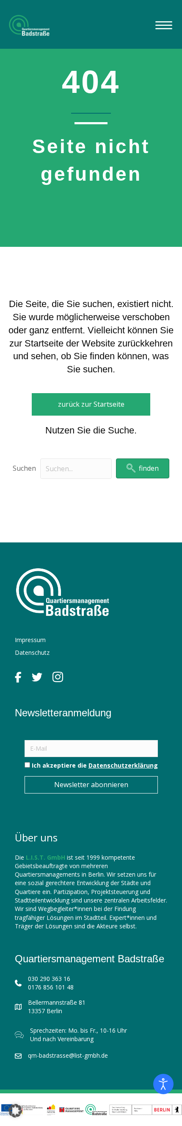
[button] (142, 468)
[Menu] (164, 25)
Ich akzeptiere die (94, 765)
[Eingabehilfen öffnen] (163, 1084)
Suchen (24, 468)
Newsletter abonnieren (91, 784)
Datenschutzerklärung (123, 765)
